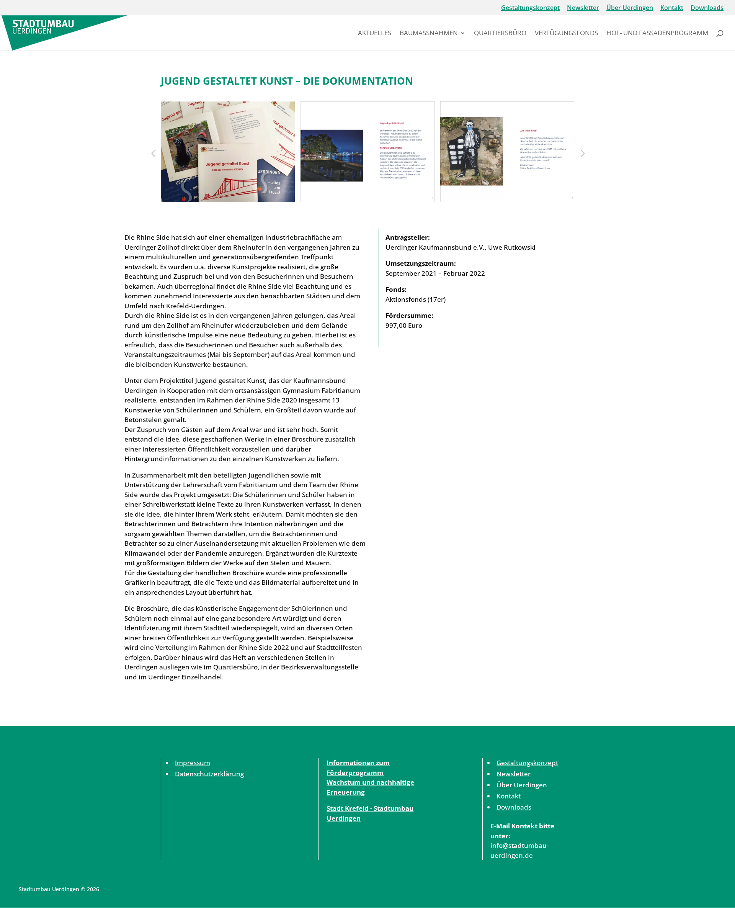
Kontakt (671, 8)
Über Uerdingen (629, 8)
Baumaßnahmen (429, 33)
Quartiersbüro (500, 33)
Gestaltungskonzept (530, 8)
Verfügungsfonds (566, 33)
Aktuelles (374, 33)
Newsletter (583, 8)
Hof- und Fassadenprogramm (657, 33)
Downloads (707, 8)
